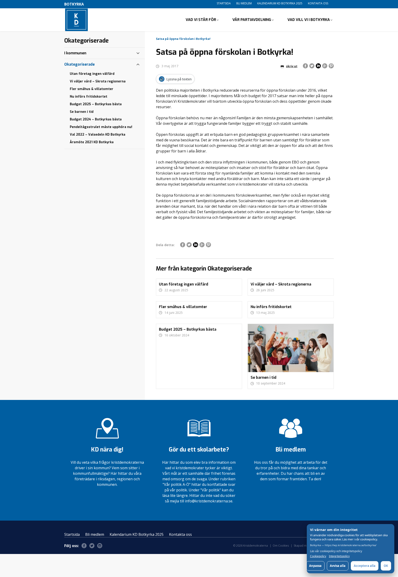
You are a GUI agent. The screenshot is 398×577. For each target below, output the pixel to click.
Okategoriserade (79, 64)
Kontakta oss (318, 3)
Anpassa (315, 566)
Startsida (224, 3)
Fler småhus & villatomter (91, 89)
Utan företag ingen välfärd (92, 74)
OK (386, 566)
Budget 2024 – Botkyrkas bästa (96, 119)
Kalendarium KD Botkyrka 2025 (279, 3)
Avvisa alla (337, 566)
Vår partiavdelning (251, 19)
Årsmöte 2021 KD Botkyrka (92, 142)
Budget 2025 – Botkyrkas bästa (96, 104)
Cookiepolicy (318, 556)
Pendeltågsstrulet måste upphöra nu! (101, 127)
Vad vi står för (201, 19)
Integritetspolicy (339, 556)
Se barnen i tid (82, 112)
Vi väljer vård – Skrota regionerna (98, 81)
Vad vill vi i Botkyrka (308, 19)
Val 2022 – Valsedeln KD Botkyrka (97, 134)
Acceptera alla (364, 566)
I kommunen (75, 53)
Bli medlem (244, 3)
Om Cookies (281, 546)
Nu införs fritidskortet (88, 96)
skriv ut (291, 66)
